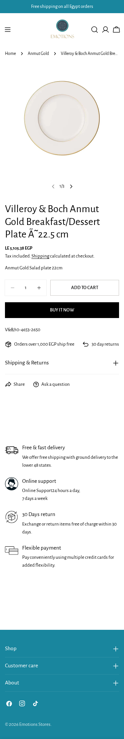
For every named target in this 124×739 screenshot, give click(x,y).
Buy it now (62, 310)
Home (10, 53)
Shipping (40, 256)
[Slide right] (71, 186)
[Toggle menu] (7, 29)
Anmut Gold (38, 53)
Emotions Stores (35, 724)
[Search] (94, 29)
